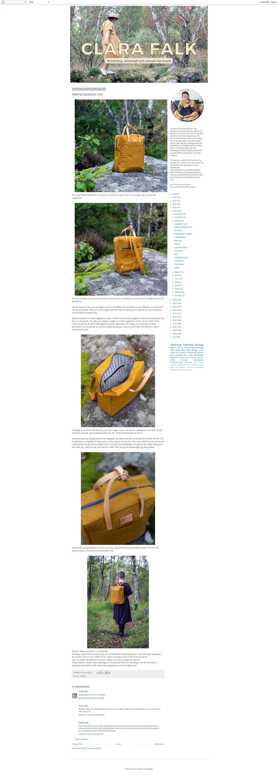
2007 (175, 337)
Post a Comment (82, 739)
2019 (175, 211)
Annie (80, 691)
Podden (172, 360)
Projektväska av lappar (183, 234)
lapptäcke (173, 365)
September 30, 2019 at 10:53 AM (91, 715)
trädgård (173, 358)
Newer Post (77, 744)
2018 (175, 300)
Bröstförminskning (176, 362)
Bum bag (178, 241)
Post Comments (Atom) (92, 748)
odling (172, 370)
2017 (175, 303)
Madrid (183, 353)
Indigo (176, 268)
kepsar (201, 362)
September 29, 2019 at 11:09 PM (91, 698)
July (176, 275)
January (178, 296)
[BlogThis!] (100, 672)
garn (172, 355)
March (177, 289)
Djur (176, 254)
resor (177, 353)
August (178, 272)
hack (176, 367)
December (179, 214)
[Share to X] (103, 672)
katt (195, 353)
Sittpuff (177, 244)
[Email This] (98, 672)
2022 (175, 201)
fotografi (184, 360)
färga (191, 355)
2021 (175, 204)
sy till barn (183, 370)
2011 (175, 324)
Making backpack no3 (183, 227)
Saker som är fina (179, 347)
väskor (189, 370)
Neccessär (178, 251)
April (177, 285)
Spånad (200, 353)
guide (172, 367)
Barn (183, 350)
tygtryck (200, 357)
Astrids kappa (179, 237)
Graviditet (178, 355)
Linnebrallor (179, 261)
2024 (175, 194)
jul (194, 367)
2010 (175, 327)
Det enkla (178, 230)
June (177, 279)
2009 (175, 330)
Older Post (159, 744)
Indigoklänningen (181, 257)
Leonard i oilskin (181, 247)
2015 (175, 310)
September (179, 224)
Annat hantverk (196, 347)
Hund (195, 362)
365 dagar (175, 350)
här (155, 298)
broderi (201, 365)
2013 (175, 317)
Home (118, 744)
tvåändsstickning (183, 365)
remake (177, 370)
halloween (182, 367)
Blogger (150, 769)
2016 (175, 307)
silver (185, 355)
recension (181, 357)
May (177, 282)
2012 (175, 320)
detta (138, 326)
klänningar (199, 367)
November (179, 217)
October (178, 221)
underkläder (198, 355)
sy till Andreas (191, 357)
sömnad (82, 676)
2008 (175, 334)
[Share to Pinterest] (109, 672)
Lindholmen (188, 362)
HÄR (172, 172)
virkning (190, 353)
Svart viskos (179, 264)
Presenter (194, 365)
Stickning (176, 344)
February (178, 292)
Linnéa (81, 723)
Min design (192, 350)
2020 (175, 208)
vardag (199, 344)
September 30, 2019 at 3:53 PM (90, 734)
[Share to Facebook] (106, 672)
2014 (175, 313)
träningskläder (198, 360)
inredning (190, 367)
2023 (175, 197)
